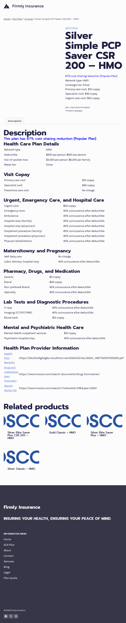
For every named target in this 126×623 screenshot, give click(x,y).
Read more (55, 441)
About (7, 550)
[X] (11, 616)
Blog (7, 567)
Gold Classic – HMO (62, 432)
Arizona (71, 28)
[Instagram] (16, 616)
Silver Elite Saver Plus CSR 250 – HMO (19, 435)
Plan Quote (10, 578)
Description (15, 121)
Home (7, 539)
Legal (7, 572)
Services (9, 561)
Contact (9, 556)
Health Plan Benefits (9, 358)
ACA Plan (9, 545)
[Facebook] (6, 616)
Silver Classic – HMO (21, 469)
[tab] (14, 121)
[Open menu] (119, 6)
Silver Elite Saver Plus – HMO (102, 433)
